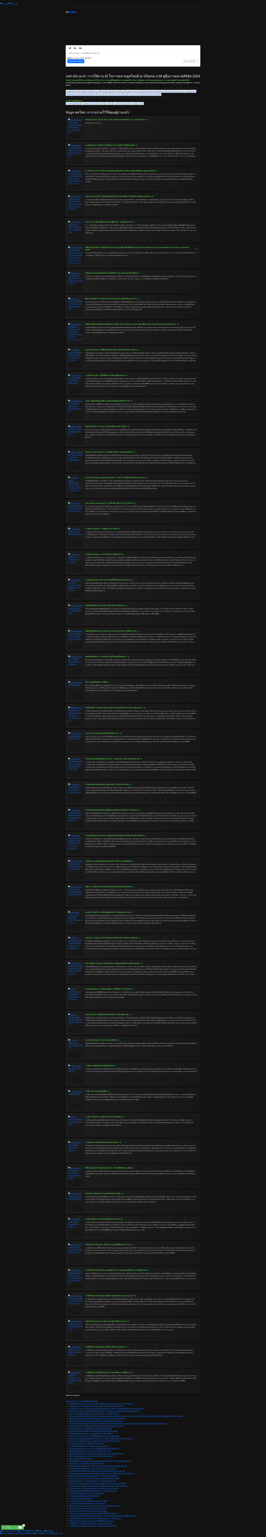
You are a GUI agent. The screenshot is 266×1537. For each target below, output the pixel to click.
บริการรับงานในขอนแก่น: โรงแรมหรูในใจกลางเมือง (88, 1508)
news (109, 103)
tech (107, 94)
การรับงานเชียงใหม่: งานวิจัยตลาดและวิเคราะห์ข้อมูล (88, 1501)
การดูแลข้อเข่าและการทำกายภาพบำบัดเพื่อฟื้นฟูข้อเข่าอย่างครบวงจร (94, 1448)
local (102, 103)
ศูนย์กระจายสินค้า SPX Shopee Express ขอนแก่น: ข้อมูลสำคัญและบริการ (96, 1421)
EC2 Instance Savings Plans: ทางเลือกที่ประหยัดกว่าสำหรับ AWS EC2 (94, 1441)
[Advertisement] (133, 29)
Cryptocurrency (132, 91)
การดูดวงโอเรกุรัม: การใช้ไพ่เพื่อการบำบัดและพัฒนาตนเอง (90, 1428)
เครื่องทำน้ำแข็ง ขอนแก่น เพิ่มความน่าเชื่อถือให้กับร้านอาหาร (91, 1521)
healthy (170, 91)
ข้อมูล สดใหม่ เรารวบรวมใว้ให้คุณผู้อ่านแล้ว (82, 1401)
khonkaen (153, 91)
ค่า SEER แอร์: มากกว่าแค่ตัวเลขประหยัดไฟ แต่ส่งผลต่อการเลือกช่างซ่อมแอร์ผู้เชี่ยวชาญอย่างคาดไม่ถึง (106, 1408)
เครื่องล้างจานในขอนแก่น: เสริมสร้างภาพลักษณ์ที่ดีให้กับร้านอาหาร (93, 1513)
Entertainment (74, 103)
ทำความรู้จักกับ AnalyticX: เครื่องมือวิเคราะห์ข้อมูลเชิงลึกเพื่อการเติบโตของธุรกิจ (98, 1486)
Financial (100, 94)
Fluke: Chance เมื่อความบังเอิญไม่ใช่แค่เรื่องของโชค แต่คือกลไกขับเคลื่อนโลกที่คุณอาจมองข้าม (104, 1411)
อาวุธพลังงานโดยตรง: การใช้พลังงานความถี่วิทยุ (86, 1443)
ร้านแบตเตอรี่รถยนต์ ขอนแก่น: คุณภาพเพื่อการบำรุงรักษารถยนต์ (92, 1468)
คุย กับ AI (14, 4)
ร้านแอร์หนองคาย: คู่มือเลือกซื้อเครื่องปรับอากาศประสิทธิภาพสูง (92, 1491)
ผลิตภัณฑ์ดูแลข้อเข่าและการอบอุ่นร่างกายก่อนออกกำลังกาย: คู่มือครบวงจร (96, 1453)
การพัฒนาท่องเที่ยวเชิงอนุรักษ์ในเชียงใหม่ (84, 1496)
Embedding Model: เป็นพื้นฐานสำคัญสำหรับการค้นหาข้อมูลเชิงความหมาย (96, 1426)
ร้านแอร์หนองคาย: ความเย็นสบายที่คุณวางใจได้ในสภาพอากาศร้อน (93, 1488)
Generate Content (76, 61)
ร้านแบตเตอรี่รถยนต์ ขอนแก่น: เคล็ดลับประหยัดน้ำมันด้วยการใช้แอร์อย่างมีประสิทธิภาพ (101, 1473)
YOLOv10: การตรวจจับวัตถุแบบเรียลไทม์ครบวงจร (87, 1463)
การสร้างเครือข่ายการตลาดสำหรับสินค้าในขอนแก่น (88, 1511)
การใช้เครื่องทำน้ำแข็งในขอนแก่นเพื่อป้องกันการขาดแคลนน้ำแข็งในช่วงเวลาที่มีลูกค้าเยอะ (102, 1516)
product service (121, 103)
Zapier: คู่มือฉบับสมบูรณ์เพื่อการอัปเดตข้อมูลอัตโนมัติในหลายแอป (93, 1431)
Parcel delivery (90, 94)
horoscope (95, 91)
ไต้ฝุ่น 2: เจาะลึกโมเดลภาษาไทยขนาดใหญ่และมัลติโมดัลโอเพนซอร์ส (94, 1478)
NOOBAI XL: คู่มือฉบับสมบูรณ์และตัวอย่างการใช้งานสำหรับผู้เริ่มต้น (93, 1476)
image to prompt (90, 103)
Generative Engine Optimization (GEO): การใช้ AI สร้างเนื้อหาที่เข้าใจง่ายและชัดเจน (100, 1438)
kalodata (161, 91)
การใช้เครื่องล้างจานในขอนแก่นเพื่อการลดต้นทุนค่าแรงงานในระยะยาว (95, 1518)
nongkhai (143, 91)
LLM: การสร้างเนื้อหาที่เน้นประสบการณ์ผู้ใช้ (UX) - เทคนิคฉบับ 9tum (94, 1413)
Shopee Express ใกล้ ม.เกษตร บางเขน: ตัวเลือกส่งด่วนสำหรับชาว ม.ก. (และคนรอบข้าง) (101, 1403)
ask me (5, 4)
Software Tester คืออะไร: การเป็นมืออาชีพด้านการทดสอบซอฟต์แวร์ (94, 1436)
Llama (117, 91)
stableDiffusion (72, 91)
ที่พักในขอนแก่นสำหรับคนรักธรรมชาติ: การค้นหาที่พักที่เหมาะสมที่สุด (94, 1506)
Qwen (103, 91)
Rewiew (193, 91)
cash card (184, 91)
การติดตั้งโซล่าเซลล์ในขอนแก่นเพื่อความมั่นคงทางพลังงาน (90, 1523)
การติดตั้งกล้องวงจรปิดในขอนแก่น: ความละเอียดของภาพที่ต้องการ (93, 1526)
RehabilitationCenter (74, 94)
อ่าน (20, 1527)
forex (176, 91)
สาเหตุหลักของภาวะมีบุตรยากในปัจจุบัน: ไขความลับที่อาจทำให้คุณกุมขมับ (96, 1406)
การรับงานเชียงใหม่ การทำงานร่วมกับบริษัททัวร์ (86, 1493)
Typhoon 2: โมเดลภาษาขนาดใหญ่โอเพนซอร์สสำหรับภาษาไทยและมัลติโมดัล (97, 1483)
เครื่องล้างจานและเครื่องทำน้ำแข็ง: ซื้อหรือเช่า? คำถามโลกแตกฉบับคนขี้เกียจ (97, 1418)
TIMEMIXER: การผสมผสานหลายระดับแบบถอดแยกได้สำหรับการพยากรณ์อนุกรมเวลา (100, 1461)
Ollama (110, 91)
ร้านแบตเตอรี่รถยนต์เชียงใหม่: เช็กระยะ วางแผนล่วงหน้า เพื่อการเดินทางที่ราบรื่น (98, 1466)
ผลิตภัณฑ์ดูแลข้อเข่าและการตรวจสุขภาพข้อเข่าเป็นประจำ (90, 1451)
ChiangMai (156, 94)
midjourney (84, 91)
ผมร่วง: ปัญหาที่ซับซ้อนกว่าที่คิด (80, 1458)
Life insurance (116, 94)
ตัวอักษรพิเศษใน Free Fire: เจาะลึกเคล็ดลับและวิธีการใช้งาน (91, 1433)
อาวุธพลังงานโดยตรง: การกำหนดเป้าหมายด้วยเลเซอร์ (88, 1446)
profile (133, 103)
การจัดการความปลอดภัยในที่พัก (80, 1498)
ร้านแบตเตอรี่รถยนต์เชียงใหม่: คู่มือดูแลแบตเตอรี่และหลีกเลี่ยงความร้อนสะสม (97, 1471)
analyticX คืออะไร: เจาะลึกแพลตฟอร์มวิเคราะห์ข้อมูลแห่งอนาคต (92, 1481)
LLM (122, 91)
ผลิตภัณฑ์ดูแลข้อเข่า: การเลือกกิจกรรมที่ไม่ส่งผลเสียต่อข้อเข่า (91, 1456)
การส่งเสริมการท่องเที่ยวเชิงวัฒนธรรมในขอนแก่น (87, 1503)
